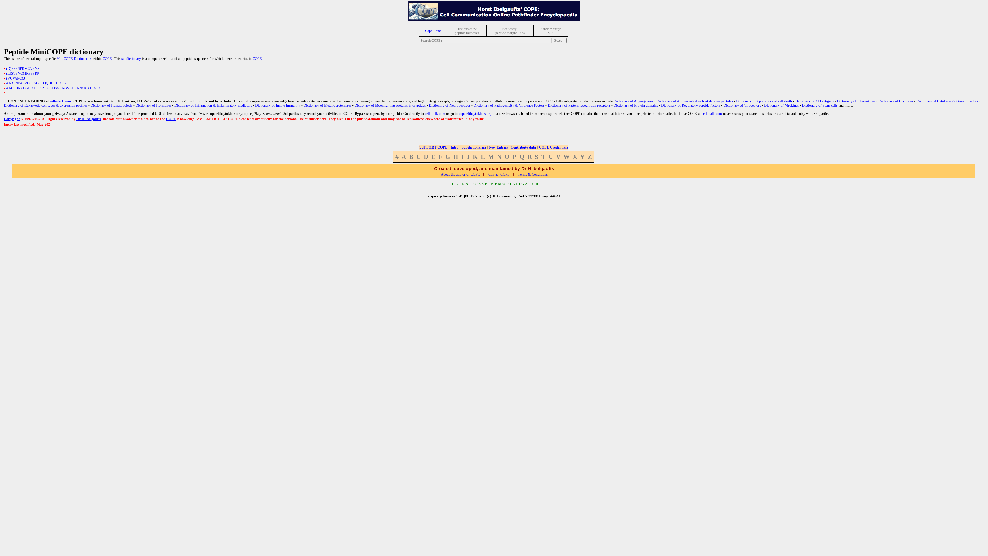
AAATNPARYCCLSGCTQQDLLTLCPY (36, 83)
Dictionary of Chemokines (856, 101)
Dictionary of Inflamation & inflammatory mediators (213, 105)
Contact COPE (499, 174)
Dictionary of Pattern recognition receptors (579, 105)
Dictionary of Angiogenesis (633, 101)
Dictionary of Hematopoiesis (111, 105)
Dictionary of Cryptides (896, 101)
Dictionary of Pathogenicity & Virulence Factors (509, 105)
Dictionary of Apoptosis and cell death (764, 101)
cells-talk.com (60, 101)
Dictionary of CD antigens (814, 101)
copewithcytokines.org (475, 114)
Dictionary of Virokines (781, 105)
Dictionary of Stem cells (819, 105)
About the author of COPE (460, 174)
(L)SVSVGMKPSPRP (22, 73)
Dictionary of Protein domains (636, 105)
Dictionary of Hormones (153, 105)
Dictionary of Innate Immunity (277, 105)
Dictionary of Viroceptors (742, 105)
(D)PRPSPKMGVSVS (22, 69)
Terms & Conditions (533, 174)
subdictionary (131, 59)
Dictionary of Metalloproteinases (327, 105)
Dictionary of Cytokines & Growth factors (947, 101)
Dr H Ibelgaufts (88, 119)
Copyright (12, 119)
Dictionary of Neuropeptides (449, 105)
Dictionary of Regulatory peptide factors (690, 105)
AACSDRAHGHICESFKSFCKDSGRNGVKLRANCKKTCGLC (53, 88)
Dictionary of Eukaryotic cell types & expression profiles (45, 105)
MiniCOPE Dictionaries (74, 59)
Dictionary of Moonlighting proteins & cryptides (390, 105)
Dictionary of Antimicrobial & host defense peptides (695, 101)
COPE (107, 59)
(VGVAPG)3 (15, 78)
